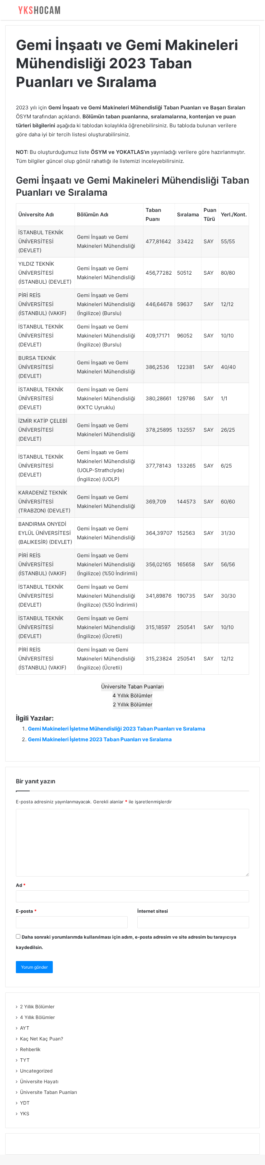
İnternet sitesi (152, 911)
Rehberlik (30, 1049)
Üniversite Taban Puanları (132, 686)
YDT (25, 1103)
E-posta (26, 911)
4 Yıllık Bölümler (132, 695)
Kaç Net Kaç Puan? (41, 1038)
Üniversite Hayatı (39, 1081)
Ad (21, 885)
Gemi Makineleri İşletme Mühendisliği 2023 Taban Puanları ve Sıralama (116, 728)
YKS (24, 1113)
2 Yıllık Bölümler (133, 704)
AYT (24, 1028)
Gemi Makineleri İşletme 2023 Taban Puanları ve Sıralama (100, 739)
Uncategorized (36, 1071)
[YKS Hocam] (38, 10)
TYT (25, 1060)
